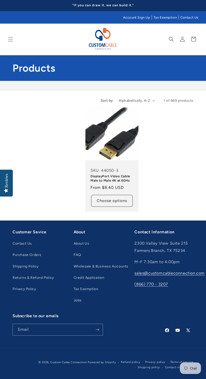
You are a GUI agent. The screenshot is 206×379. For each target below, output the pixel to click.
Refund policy (130, 362)
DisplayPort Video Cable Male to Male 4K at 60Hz (110, 178)
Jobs (78, 300)
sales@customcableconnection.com (169, 273)
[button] (10, 39)
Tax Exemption (165, 17)
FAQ (77, 255)
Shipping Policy (26, 266)
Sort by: (107, 100)
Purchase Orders (27, 255)
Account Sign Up (136, 17)
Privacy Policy (24, 289)
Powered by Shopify (102, 362)
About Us (81, 243)
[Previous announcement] (9, 5)
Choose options (112, 200)
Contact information (179, 367)
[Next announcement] (196, 5)
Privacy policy (155, 362)
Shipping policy (149, 367)
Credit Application (89, 278)
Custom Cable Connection (68, 362)
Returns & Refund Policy (33, 278)
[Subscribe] (97, 330)
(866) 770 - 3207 (151, 284)
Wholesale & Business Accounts (101, 266)
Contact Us (189, 17)
